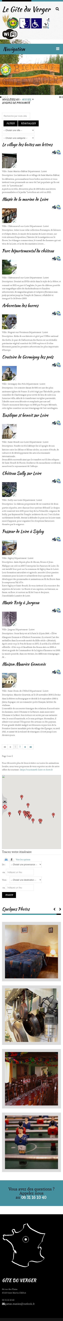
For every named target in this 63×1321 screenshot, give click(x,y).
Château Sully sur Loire (21, 473)
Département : (34, 171)
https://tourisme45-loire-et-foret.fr (36, 769)
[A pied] (11, 859)
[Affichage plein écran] (4, 801)
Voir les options (23, 859)
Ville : (5, 171)
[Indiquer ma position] (4, 807)
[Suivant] (25, 746)
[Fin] (31, 746)
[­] (54, 909)
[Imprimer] (54, 152)
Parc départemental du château (28, 251)
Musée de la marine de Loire (25, 199)
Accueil (26, 99)
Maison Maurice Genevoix (24, 664)
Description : (8, 175)
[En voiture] (6, 859)
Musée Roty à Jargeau (20, 603)
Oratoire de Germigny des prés (27, 357)
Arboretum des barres (20, 305)
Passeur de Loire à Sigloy (23, 531)
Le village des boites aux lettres (27, 144)
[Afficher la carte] (58, 152)
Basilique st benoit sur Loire (25, 415)
